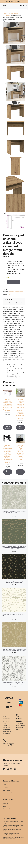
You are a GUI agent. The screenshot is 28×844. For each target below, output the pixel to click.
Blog (4, 806)
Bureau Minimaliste (14, 291)
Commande (6, 790)
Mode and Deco (14, 1)
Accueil (5, 13)
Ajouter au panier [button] (7, 427)
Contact (5, 787)
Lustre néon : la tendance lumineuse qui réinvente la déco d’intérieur (12, 834)
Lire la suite (20, 427)
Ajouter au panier (14, 282)
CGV (4, 811)
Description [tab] (8, 299)
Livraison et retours (8, 793)
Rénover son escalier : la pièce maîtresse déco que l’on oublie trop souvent (13, 838)
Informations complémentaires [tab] (14, 303)
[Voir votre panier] (21, 5)
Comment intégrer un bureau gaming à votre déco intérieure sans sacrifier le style (13, 826)
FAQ (4, 784)
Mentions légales (8, 809)
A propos (5, 803)
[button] (26, 5)
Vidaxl (9, 294)
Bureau (11, 13)
